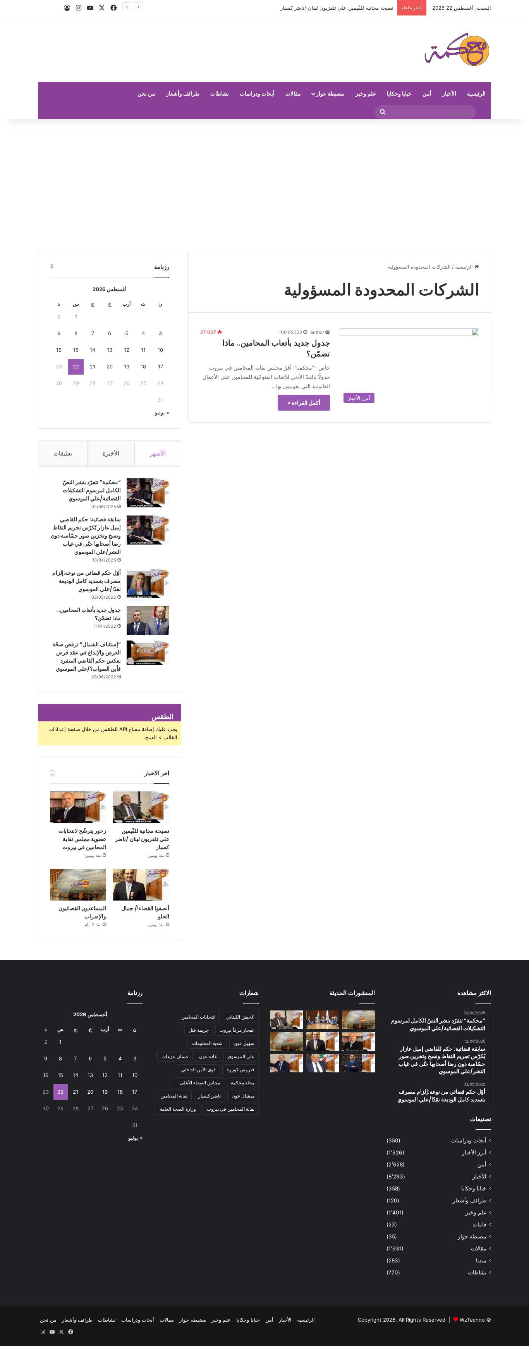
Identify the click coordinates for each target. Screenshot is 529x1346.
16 (59, 350)
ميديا (481, 1260)
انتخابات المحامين (198, 1017)
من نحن (146, 93)
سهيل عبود (244, 1043)
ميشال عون (243, 1096)
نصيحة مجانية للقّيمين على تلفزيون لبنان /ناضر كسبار (142, 839)
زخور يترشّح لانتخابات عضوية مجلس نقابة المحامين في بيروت (82, 839)
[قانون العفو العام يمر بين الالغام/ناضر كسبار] (286, 1063)
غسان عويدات (174, 1056)
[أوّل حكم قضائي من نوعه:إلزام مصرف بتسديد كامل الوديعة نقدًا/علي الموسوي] (148, 583)
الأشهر (158, 453)
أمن (427, 93)
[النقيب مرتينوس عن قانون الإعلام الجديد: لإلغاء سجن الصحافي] (322, 1019)
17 (160, 366)
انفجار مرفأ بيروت (237, 1030)
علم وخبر (366, 93)
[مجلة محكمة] (457, 49)
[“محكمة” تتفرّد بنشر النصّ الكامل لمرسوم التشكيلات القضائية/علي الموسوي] (148, 492)
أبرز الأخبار (474, 1152)
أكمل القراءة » (303, 402)
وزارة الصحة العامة (178, 1109)
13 (109, 350)
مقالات (293, 93)
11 (143, 350)
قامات (479, 1224)
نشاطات (219, 93)
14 (92, 350)
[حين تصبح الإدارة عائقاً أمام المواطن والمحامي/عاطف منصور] (322, 1063)
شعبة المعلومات (207, 1043)
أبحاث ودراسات (257, 93)
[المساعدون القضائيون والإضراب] (78, 885)
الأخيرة (111, 453)
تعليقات (62, 453)
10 (160, 350)
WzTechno (472, 1320)
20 (109, 366)
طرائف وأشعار (182, 93)
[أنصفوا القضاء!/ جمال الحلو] (141, 885)
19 (126, 366)
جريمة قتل (199, 1030)
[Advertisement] (264, 185)
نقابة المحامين (173, 1096)
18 (143, 366)
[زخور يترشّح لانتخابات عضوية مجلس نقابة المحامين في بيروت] (78, 807)
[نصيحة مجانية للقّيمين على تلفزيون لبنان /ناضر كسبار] (141, 807)
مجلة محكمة (242, 1083)
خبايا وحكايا (399, 93)
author (317, 332)
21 (92, 366)
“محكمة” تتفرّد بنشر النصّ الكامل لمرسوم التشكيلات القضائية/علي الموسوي (92, 490)
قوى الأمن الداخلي (198, 1069)
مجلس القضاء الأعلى (200, 1083)
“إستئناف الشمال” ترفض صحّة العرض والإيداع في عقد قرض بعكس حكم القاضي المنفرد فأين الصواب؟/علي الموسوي (86, 656)
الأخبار (449, 93)
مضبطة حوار (330, 93)
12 (126, 350)
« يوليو (162, 412)
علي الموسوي (241, 1056)
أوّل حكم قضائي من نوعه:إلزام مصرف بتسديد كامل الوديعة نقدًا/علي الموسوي (86, 581)
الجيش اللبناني (240, 1017)
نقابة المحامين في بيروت (230, 1109)
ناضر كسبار (209, 1096)
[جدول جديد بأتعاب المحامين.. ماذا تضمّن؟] (148, 620)
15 (76, 350)
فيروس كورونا (240, 1069)
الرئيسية (476, 93)
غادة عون (208, 1056)
